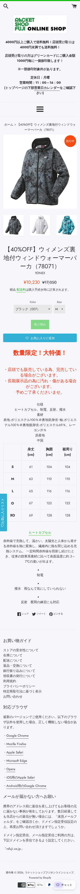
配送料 (21, 289)
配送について (12, 660)
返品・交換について (17, 665)
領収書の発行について (19, 676)
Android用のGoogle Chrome (26, 785)
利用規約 (9, 681)
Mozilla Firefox (16, 744)
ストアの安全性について (20, 650)
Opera (10, 769)
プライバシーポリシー (19, 686)
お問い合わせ (12, 696)
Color (33, 302)
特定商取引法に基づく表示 (22, 691)
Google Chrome (17, 735)
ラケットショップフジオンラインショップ (49, 872)
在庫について (12, 655)
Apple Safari (14, 752)
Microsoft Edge (16, 760)
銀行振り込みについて (19, 670)
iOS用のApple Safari (20, 777)
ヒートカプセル (40, 532)
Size (59, 302)
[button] (40, 338)
